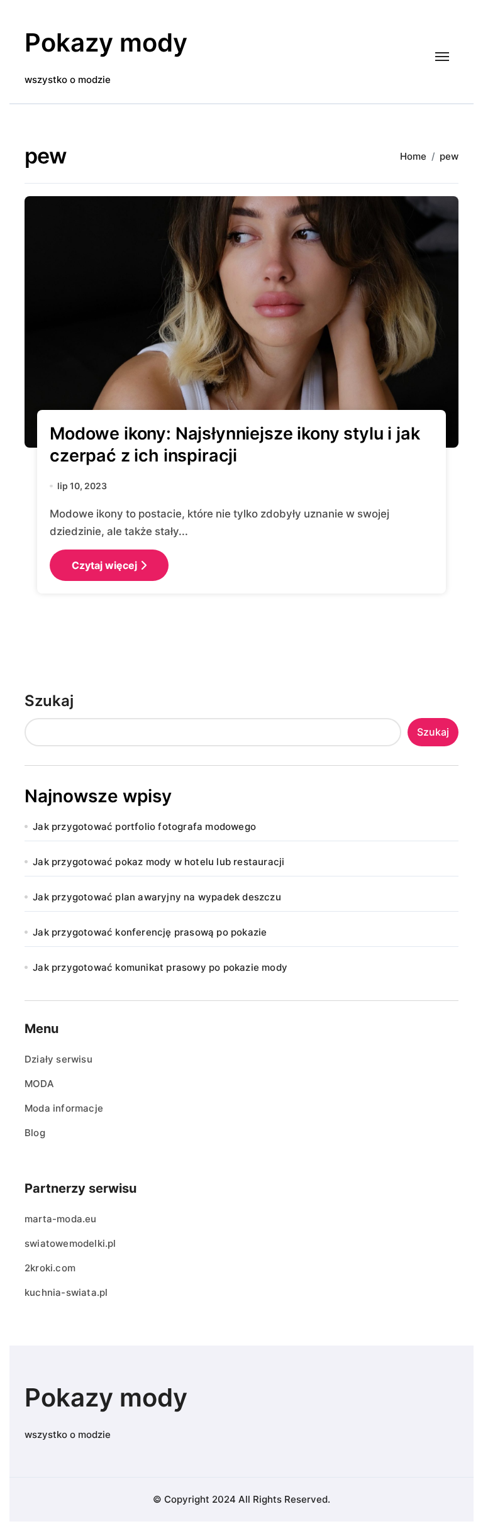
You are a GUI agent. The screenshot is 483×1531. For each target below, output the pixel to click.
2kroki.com (50, 1268)
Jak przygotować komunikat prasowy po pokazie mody (160, 967)
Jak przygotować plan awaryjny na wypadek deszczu (157, 897)
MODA (39, 1084)
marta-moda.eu (61, 1219)
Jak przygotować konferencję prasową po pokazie (150, 932)
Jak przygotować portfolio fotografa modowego (144, 826)
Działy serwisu (58, 1059)
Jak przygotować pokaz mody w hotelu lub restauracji (158, 862)
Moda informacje (64, 1108)
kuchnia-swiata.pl (66, 1292)
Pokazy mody (106, 42)
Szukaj (49, 701)
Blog (35, 1133)
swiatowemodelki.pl (70, 1243)
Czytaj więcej (104, 565)
